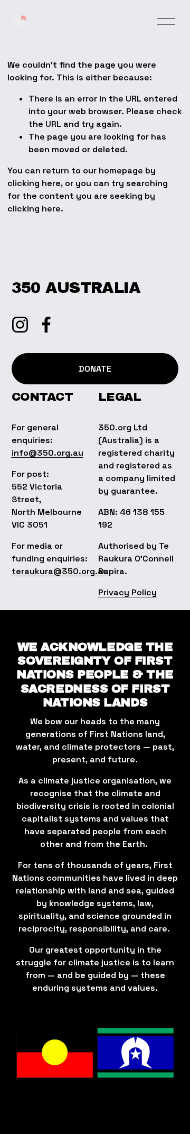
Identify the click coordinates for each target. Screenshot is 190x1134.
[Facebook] (46, 324)
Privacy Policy (127, 592)
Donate (95, 368)
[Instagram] (20, 324)
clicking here (34, 183)
